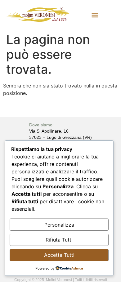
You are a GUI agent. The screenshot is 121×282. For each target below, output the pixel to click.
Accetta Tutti (59, 255)
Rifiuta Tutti (59, 240)
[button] (95, 15)
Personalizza (59, 225)
